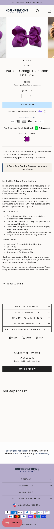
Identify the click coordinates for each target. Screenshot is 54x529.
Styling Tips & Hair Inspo (27, 318)
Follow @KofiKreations (26, 498)
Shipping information (27, 323)
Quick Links (26, 492)
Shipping (17, 85)
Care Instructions (27, 306)
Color (27, 133)
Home (26, 65)
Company (26, 479)
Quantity (26, 91)
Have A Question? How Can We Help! (27, 329)
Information (26, 485)
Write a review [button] (27, 369)
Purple (27, 139)
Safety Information (27, 312)
